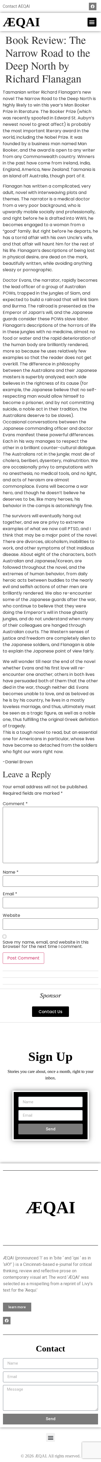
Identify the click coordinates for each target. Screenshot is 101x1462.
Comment (15, 804)
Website (11, 915)
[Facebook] (92, 6)
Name (11, 872)
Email (10, 894)
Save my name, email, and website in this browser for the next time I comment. (46, 944)
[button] (92, 22)
